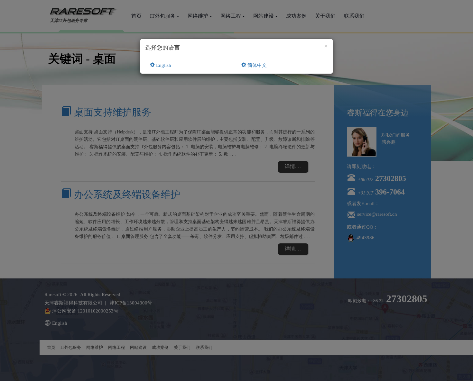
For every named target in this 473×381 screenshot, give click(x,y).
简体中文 (256, 65)
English (163, 65)
